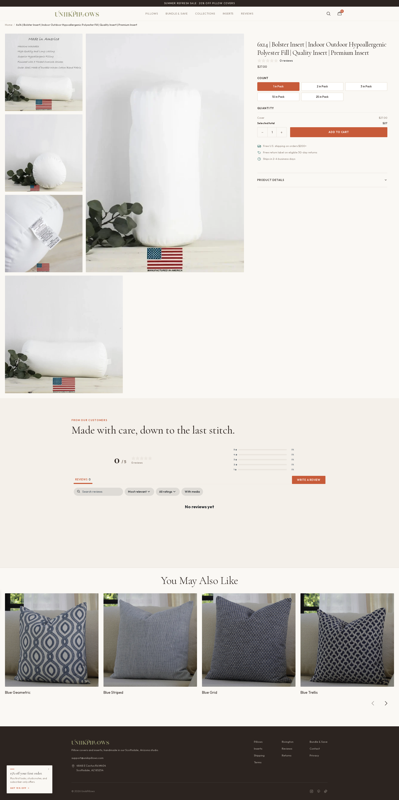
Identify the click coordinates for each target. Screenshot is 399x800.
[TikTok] (326, 791)
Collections (205, 13)
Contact (315, 748)
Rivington (287, 741)
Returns (286, 755)
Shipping (259, 755)
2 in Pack (322, 86)
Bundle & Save (177, 13)
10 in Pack (278, 96)
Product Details (270, 180)
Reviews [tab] (83, 479)
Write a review (308, 479)
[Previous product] (373, 703)
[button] (264, 449)
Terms (257, 762)
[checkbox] (192, 492)
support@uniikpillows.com (87, 758)
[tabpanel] (199, 519)
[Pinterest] (318, 791)
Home (8, 24)
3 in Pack (366, 86)
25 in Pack (322, 96)
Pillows (151, 13)
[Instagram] (311, 791)
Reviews (247, 13)
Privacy (314, 755)
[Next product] (386, 703)
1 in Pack (278, 86)
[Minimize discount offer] (48, 769)
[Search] (328, 13)
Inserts (228, 13)
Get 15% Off (18, 788)
